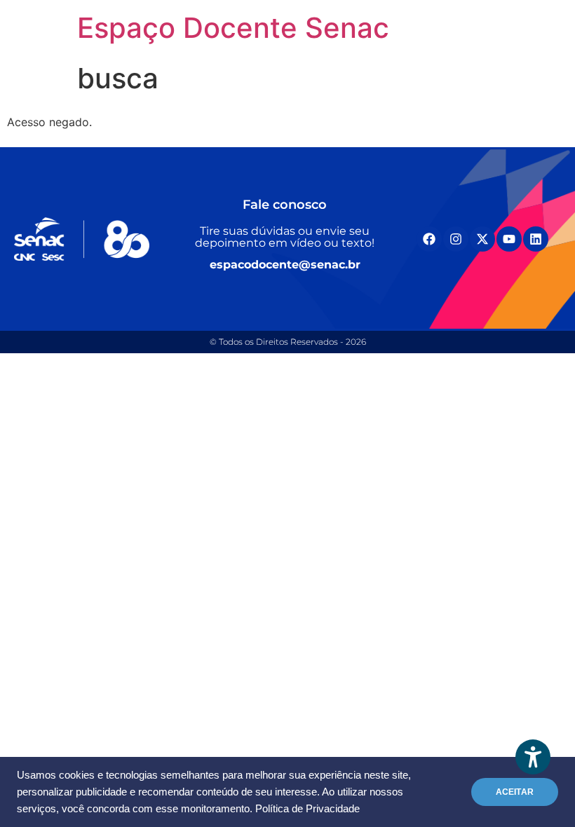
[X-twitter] (482, 239)
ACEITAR (515, 792)
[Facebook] (429, 239)
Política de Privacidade (307, 808)
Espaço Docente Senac (233, 28)
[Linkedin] (535, 239)
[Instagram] (455, 239)
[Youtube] (509, 239)
